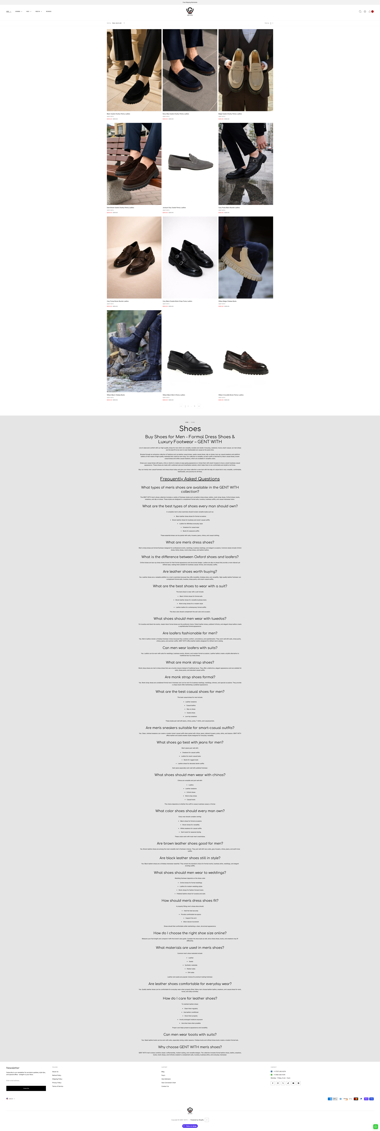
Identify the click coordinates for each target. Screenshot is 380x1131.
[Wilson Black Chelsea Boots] (134, 351)
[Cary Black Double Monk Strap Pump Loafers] (190, 257)
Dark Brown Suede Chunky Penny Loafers (120, 207)
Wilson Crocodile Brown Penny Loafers (230, 395)
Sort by (109, 23)
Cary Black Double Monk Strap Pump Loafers (177, 301)
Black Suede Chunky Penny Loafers (118, 114)
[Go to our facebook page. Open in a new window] (273, 1083)
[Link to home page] (190, 1111)
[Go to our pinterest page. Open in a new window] (298, 1083)
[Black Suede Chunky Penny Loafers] (134, 70)
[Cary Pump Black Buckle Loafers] (245, 164)
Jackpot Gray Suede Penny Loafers (174, 207)
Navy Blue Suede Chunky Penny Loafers (176, 114)
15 (194, 406)
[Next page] (199, 406)
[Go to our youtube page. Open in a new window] (293, 1083)
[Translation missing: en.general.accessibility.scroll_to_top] (207, 1120)
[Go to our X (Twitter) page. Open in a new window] (283, 1083)
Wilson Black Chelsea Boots (116, 395)
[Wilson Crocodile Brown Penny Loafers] (245, 351)
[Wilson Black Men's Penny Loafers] (190, 351)
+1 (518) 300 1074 (279, 1075)
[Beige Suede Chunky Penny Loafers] (245, 70)
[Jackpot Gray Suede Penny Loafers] (190, 164)
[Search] (360, 11)
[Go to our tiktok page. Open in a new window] (288, 1083)
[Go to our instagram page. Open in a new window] (278, 1083)
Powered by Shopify (197, 1120)
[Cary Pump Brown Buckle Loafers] (134, 257)
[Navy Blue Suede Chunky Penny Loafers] (190, 70)
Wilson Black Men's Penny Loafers (174, 395)
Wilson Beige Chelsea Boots (227, 301)
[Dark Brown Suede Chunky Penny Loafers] (134, 164)
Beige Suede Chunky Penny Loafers (230, 114)
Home (186, 422)
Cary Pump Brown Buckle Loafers (118, 301)
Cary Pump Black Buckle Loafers (229, 207)
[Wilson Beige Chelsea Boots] (245, 257)
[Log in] (365, 11)
